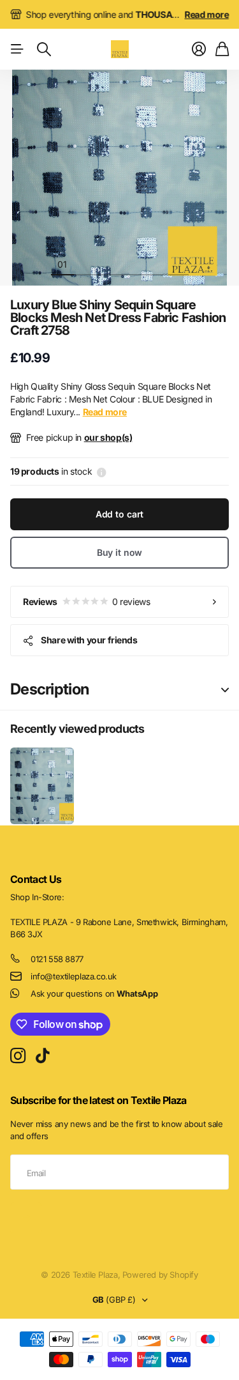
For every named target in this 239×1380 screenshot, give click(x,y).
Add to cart (119, 514)
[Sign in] (199, 49)
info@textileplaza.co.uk (74, 976)
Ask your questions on (94, 993)
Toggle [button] (225, 689)
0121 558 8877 (57, 959)
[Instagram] (17, 1056)
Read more (207, 14)
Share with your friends (89, 639)
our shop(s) (108, 437)
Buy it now (120, 552)
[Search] (44, 49)
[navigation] (85, 263)
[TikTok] (42, 1056)
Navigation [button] (17, 49)
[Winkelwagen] (222, 49)
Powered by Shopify (160, 1274)
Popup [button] (101, 471)
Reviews (86, 601)
